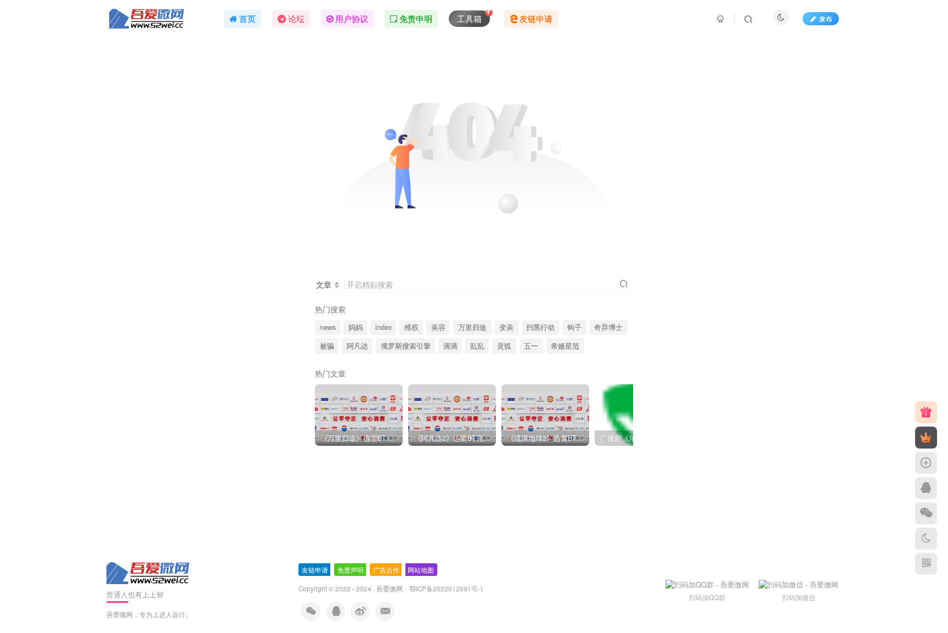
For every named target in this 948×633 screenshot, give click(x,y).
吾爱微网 (389, 588)
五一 (531, 346)
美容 (438, 327)
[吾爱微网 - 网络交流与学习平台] (148, 572)
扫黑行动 (540, 327)
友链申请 (315, 569)
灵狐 (504, 346)
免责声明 (350, 569)
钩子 (574, 327)
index (383, 327)
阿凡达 (357, 346)
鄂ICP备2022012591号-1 (446, 588)
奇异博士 (608, 327)
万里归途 (472, 327)
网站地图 (421, 569)
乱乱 (477, 346)
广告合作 (386, 569)
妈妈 (355, 327)
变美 (506, 327)
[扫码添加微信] (926, 513)
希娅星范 (565, 346)
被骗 (327, 346)
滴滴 (450, 346)
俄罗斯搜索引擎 (406, 346)
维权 (411, 327)
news (328, 327)
